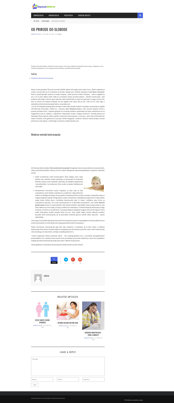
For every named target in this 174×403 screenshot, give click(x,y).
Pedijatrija (68, 15)
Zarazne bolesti (84, 15)
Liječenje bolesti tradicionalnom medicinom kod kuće (48, 398)
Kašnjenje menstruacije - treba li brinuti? (93, 333)
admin (59, 34)
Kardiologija (54, 15)
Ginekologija (39, 15)
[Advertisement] (68, 51)
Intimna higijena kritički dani (68, 323)
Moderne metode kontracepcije (42, 78)
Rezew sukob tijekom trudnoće (42, 321)
